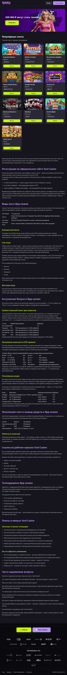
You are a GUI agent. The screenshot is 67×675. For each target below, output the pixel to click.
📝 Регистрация (41, 630)
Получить (12, 23)
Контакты (29, 672)
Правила (9, 672)
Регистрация (59, 3)
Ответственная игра (19, 672)
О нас (3, 672)
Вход (48, 3)
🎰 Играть (23, 630)
